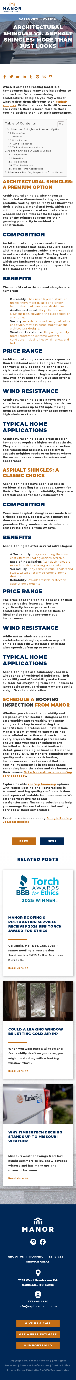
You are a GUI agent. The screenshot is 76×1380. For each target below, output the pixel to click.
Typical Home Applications (27, 147)
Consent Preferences (34, 1365)
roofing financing (42, 784)
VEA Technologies (56, 1370)
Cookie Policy (61, 1365)
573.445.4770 (38, 1301)
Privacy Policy (16, 1370)
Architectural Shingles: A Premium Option (33, 129)
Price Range (19, 140)
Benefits (17, 136)
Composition (19, 133)
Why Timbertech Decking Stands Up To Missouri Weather (35, 1136)
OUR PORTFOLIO (38, 1345)
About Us (16, 1256)
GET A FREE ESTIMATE (38, 1334)
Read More (16, 968)
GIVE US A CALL (38, 1323)
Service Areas (38, 1261)
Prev (23, 841)
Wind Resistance (22, 143)
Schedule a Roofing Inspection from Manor (35, 172)
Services (56, 1256)
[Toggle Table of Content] (59, 124)
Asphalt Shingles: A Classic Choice (29, 150)
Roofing (48, 18)
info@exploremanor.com (38, 1306)
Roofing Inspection (31, 702)
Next (52, 841)
